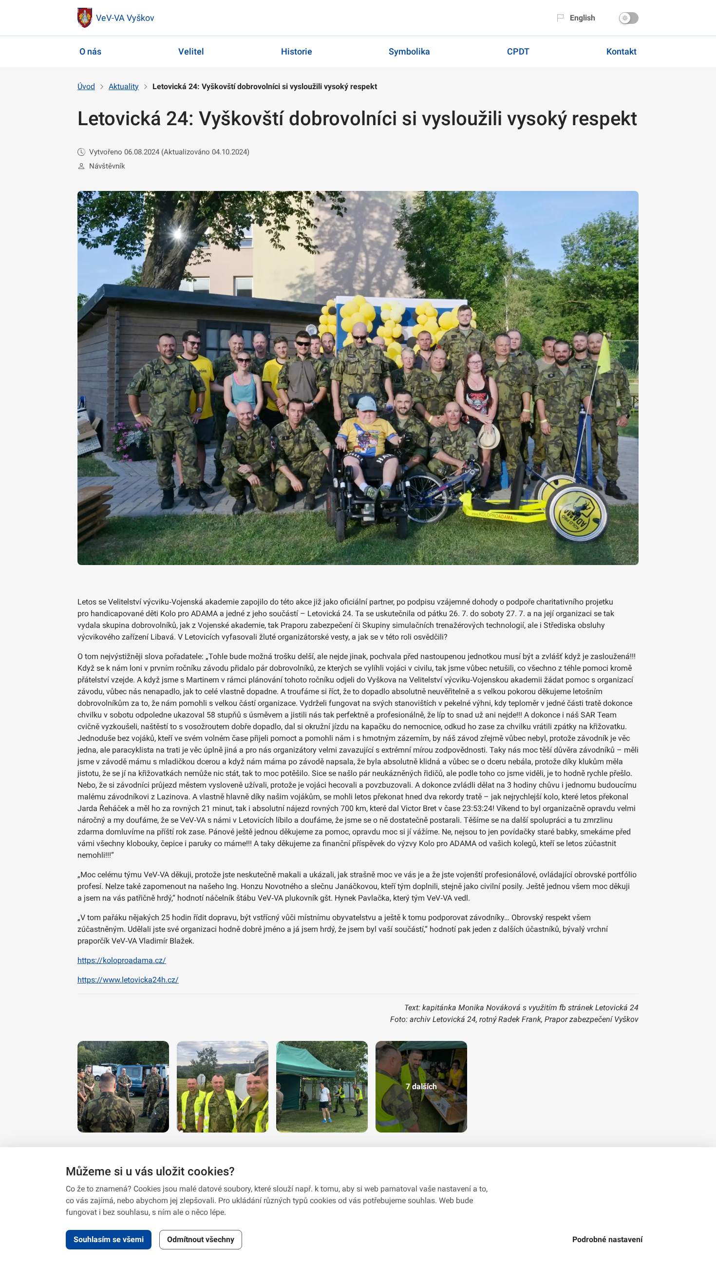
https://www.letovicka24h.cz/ (128, 979)
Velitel (191, 51)
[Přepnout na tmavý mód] (629, 18)
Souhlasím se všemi (109, 1239)
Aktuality (124, 86)
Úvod (86, 86)
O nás (90, 51)
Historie (296, 51)
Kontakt (621, 51)
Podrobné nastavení (607, 1239)
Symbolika (409, 51)
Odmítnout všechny (200, 1239)
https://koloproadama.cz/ (121, 960)
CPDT (518, 51)
